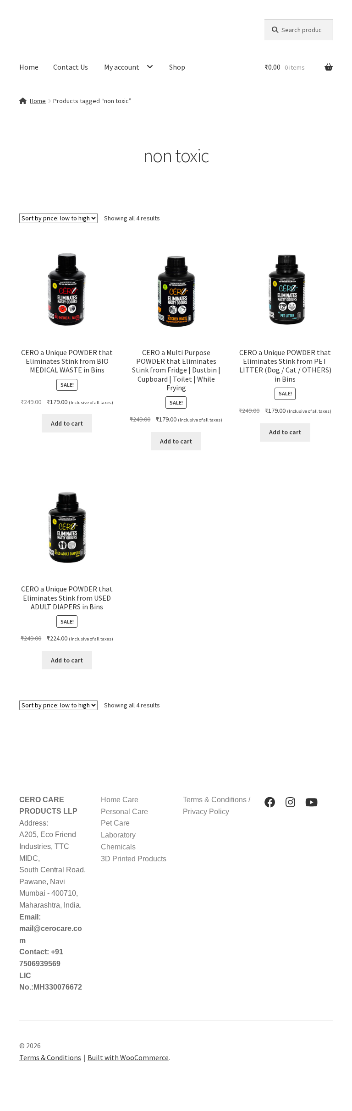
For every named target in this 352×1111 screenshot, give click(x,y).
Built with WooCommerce (128, 1057)
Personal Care (124, 811)
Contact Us (70, 66)
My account (121, 66)
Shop (177, 66)
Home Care (119, 800)
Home (28, 66)
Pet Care (115, 823)
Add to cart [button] (67, 423)
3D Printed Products (133, 859)
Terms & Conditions (50, 1057)
